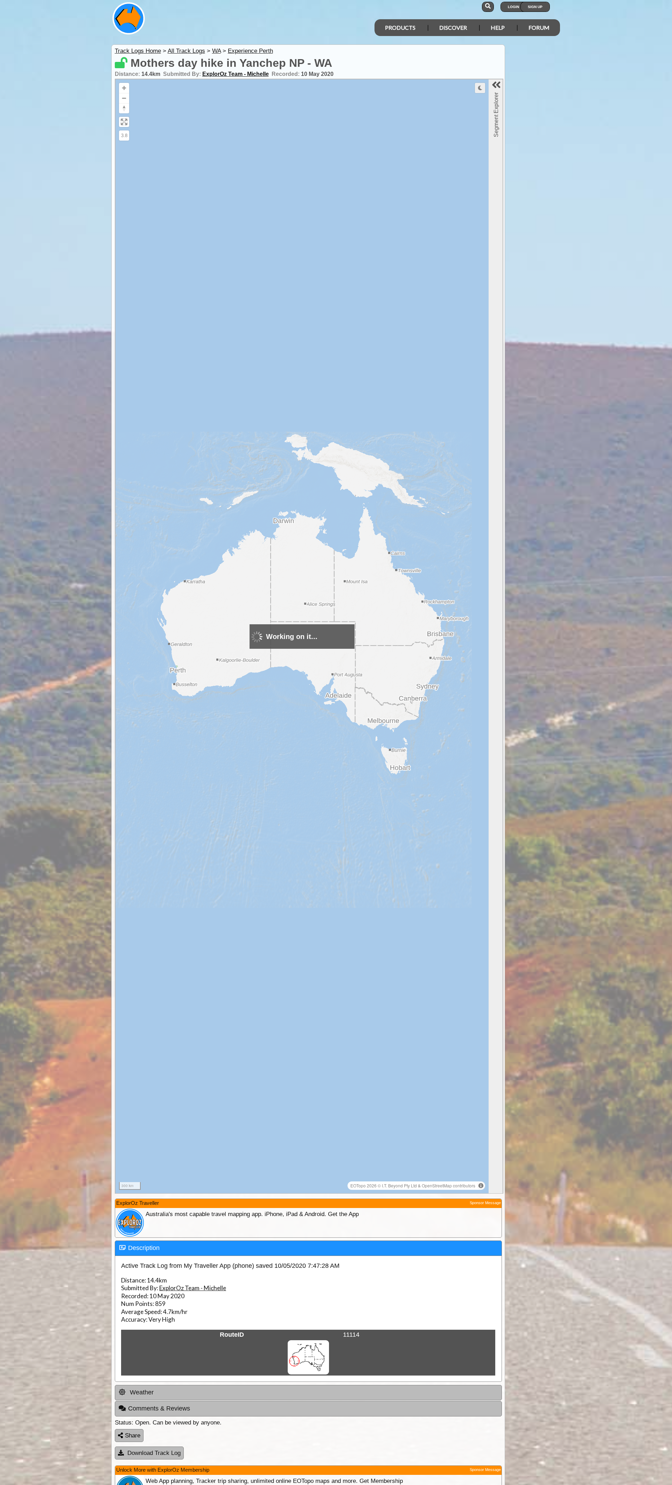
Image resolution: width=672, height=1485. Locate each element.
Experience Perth (250, 51)
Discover (453, 27)
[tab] (308, 1248)
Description (144, 1247)
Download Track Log (154, 1453)
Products (400, 27)
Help (498, 27)
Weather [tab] (141, 1392)
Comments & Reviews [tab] (159, 1408)
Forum (539, 27)
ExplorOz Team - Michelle (235, 74)
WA (216, 51)
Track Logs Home (138, 51)
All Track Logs (186, 51)
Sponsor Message (485, 1203)
